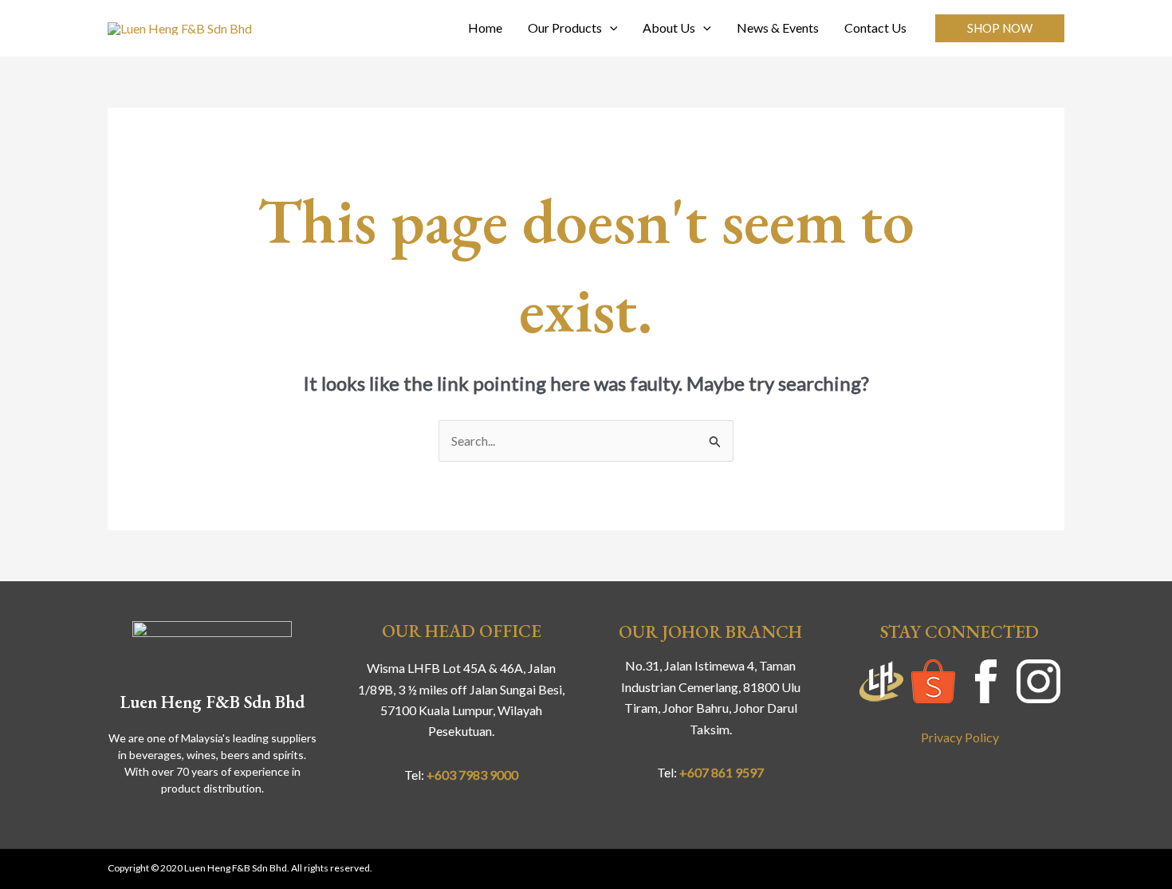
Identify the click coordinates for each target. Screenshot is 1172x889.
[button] (999, 28)
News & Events (778, 27)
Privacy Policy (960, 737)
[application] (610, 28)
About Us (669, 27)
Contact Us (875, 27)
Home (485, 27)
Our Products (565, 27)
